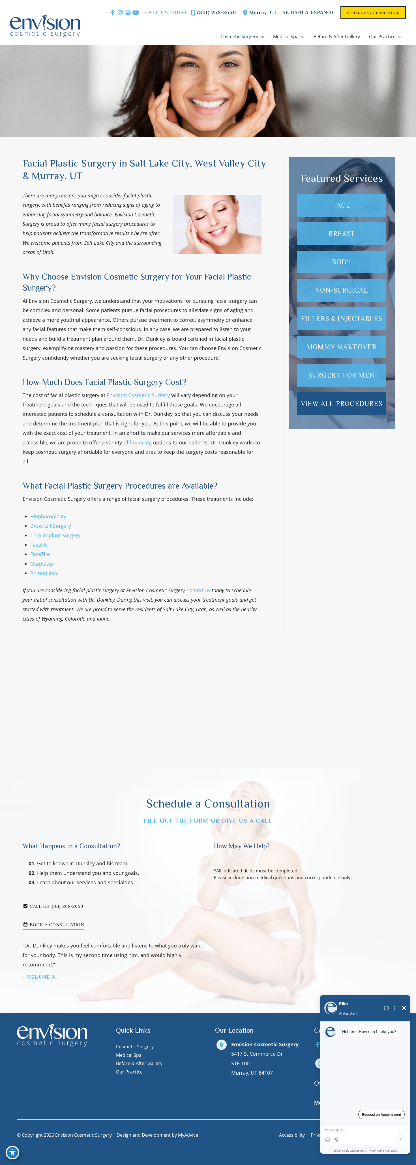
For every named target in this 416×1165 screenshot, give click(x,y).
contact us (198, 590)
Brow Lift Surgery (50, 525)
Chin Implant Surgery (55, 535)
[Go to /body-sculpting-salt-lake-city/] (341, 262)
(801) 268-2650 (216, 12)
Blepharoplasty (48, 516)
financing (141, 442)
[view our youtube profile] (136, 13)
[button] (373, 12)
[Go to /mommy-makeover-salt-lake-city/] (341, 347)
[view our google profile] (128, 13)
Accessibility (292, 1135)
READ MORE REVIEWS (208, 734)
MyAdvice (188, 1135)
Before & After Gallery (139, 1063)
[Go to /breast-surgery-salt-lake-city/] (341, 233)
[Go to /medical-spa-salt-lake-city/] (341, 290)
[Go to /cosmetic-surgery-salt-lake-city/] (341, 375)
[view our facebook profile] (113, 13)
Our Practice (129, 1072)
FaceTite (40, 554)
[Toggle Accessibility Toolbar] (12, 1152)
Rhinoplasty (44, 573)
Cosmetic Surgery (135, 1046)
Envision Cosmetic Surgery (138, 395)
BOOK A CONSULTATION (56, 925)
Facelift (38, 544)
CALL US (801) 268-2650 (55, 906)
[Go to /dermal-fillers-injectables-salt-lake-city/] (341, 318)
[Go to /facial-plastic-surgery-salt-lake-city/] (341, 205)
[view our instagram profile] (120, 13)
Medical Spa (128, 1055)
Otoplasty (41, 563)
